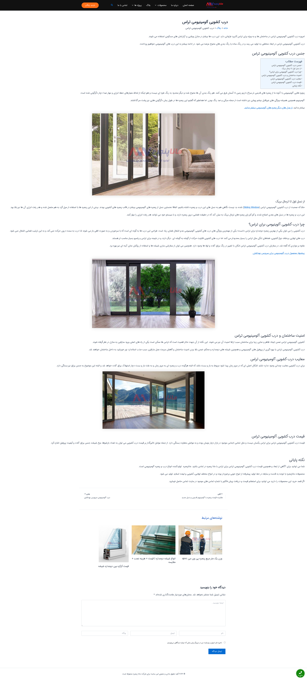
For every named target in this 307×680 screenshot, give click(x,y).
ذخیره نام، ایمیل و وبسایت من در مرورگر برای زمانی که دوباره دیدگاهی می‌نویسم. (194, 642)
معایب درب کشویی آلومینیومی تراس (286, 78)
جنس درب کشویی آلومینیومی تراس (286, 65)
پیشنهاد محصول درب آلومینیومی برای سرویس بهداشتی (278, 253)
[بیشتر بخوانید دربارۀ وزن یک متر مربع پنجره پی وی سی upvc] (200, 540)
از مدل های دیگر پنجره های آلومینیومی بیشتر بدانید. (268, 108)
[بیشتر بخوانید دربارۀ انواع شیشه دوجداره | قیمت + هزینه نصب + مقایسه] (153, 540)
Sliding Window (251, 207)
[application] (156, 5)
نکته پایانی (296, 85)
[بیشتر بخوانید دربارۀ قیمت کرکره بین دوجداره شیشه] (114, 544)
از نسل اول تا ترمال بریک (291, 68)
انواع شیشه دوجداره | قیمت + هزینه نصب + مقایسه (153, 560)
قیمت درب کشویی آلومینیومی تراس (286, 82)
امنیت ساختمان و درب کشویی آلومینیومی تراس (281, 75)
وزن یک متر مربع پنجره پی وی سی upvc (202, 558)
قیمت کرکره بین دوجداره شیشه (113, 566)
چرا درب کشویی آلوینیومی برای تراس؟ (285, 72)
